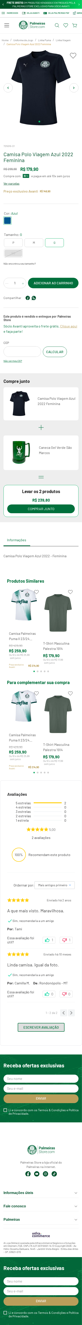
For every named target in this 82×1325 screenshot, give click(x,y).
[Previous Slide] (3, 4)
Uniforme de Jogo (23, 40)
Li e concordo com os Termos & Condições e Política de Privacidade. (44, 1111)
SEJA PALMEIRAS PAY (58, 13)
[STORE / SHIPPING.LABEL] (55, 352)
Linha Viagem (63, 40)
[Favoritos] (65, 25)
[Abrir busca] (57, 25)
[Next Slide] (79, 4)
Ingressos (12, 13)
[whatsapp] (34, 298)
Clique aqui (68, 326)
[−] (7, 283)
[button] (6, 25)
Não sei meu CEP (12, 360)
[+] (23, 283)
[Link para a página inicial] (5, 40)
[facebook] (27, 298)
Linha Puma (44, 40)
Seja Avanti (33, 13)
